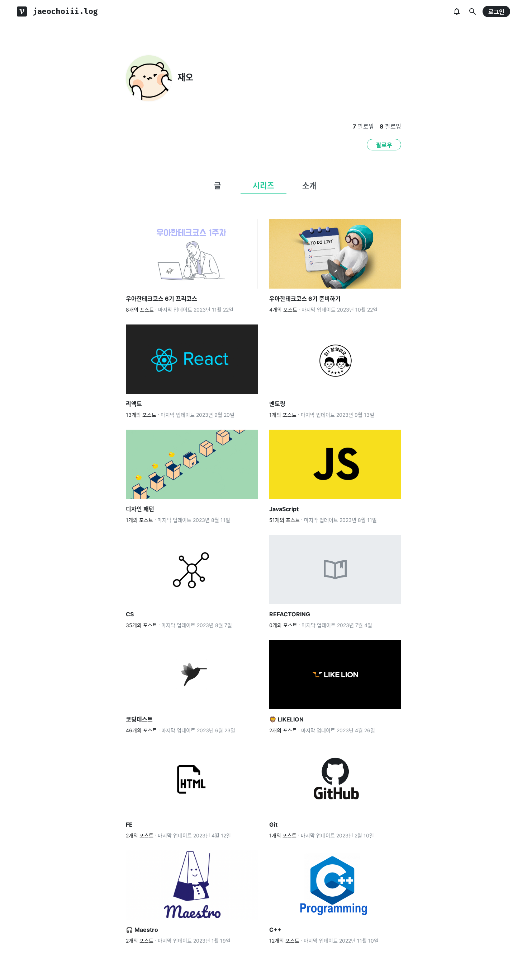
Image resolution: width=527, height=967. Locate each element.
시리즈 (263, 185)
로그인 (496, 11)
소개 (309, 185)
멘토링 (277, 403)
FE (129, 824)
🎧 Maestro (142, 929)
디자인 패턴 (140, 509)
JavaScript (284, 509)
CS (130, 614)
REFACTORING (289, 614)
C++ (275, 929)
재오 (185, 77)
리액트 (134, 403)
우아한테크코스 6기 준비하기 (305, 298)
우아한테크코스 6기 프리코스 (161, 298)
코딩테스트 (139, 719)
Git (273, 824)
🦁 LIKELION (287, 719)
